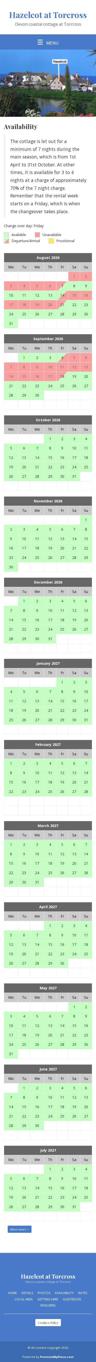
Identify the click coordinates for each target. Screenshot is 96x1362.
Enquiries (48, 1305)
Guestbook (72, 1299)
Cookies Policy (48, 1323)
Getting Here (47, 1299)
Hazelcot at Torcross (48, 14)
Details (27, 1293)
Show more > (19, 1229)
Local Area (24, 1299)
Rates (82, 1293)
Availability (64, 1293)
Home (12, 1293)
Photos (44, 1293)
